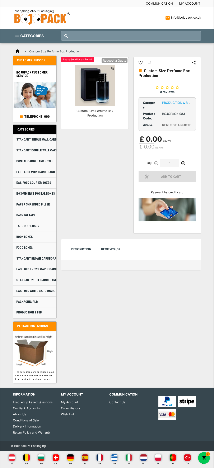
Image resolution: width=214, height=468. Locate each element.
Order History (70, 408)
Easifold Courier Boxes (33, 183)
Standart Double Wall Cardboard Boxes (36, 150)
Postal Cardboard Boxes (35, 161)
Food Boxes (24, 248)
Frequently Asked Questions (33, 402)
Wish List (67, 414)
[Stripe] (187, 401)
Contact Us (117, 402)
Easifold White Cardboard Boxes (36, 291)
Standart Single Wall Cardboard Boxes (36, 139)
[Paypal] (167, 401)
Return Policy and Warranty (32, 432)
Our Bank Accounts (26, 408)
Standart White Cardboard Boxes (36, 280)
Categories (32, 36)
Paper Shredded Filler (33, 204)
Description (81, 249)
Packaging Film (27, 302)
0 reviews (167, 92)
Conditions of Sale (26, 420)
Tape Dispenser (27, 226)
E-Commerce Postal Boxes (35, 193)
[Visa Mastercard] (167, 414)
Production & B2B (29, 312)
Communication (159, 3)
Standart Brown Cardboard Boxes (36, 258)
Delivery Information (27, 426)
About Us (19, 414)
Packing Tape (26, 215)
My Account (189, 3)
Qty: (149, 163)
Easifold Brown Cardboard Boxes (36, 269)
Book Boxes (24, 237)
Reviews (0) (110, 249)
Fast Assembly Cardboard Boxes (36, 172)
